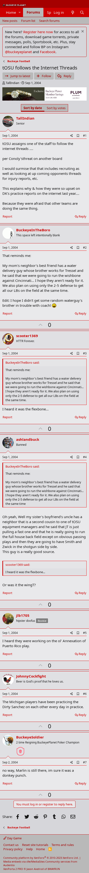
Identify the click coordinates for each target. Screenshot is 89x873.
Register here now (38, 31)
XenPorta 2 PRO (13, 869)
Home (11, 12)
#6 (85, 694)
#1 (85, 136)
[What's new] (72, 12)
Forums (33, 12)
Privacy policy (13, 849)
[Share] (72, 136)
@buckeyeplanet (18, 51)
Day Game (14, 838)
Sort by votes (56, 108)
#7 (85, 762)
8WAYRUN (54, 869)
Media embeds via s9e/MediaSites (24, 861)
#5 (85, 633)
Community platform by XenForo (41, 857)
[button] (19, 12)
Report (7, 216)
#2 (85, 248)
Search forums (49, 21)
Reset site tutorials (35, 845)
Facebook (48, 51)
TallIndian (12, 83)
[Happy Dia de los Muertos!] (20, 749)
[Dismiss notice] (82, 31)
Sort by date (32, 108)
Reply (82, 216)
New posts (9, 21)
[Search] (82, 12)
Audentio (9, 865)
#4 (85, 457)
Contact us (11, 845)
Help (29, 849)
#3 (85, 353)
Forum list (28, 21)
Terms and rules (63, 845)
